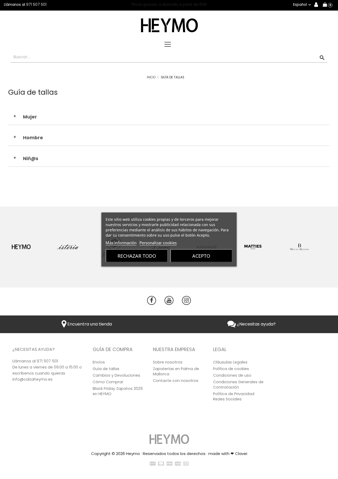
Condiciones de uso (232, 375)
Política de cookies (231, 368)
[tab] (169, 118)
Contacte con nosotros (175, 380)
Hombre (33, 138)
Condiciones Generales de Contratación (238, 384)
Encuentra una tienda (89, 324)
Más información (121, 242)
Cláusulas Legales (230, 362)
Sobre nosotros (167, 362)
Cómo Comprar (108, 382)
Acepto (201, 256)
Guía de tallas (106, 368)
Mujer (30, 117)
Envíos (99, 362)
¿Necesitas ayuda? (256, 324)
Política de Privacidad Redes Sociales (233, 396)
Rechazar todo (137, 256)
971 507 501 (36, 4)
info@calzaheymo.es (32, 379)
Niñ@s (30, 158)
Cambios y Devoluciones (116, 375)
